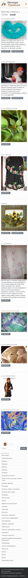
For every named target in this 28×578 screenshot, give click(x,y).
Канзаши (4, 506)
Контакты (22, 576)
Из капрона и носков (8, 475)
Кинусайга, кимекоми (8, 515)
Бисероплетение (7, 458)
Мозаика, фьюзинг (7, 483)
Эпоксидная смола (7, 560)
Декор (4, 554)
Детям (4, 557)
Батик (17, 311)
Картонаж (5, 509)
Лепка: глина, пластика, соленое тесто (12, 479)
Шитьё (2, 154)
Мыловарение (6, 521)
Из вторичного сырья (8, 492)
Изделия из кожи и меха (9, 503)
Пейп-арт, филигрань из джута (11, 529)
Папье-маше (5, 526)
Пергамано (5, 532)
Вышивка (4, 464)
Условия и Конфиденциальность (10, 576)
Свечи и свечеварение (9, 546)
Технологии (8, 154)
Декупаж (4, 470)
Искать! (23, 448)
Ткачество (5, 549)
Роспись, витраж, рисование (8, 311)
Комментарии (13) (18, 51)
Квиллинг (4, 203)
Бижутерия (5, 455)
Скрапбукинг (6, 543)
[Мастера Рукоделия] (11, 4)
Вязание (3, 18)
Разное (4, 551)
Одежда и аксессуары (11, 108)
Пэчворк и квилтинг (8, 535)
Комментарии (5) (17, 98)
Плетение (5, 486)
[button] (26, 4)
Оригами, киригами (8, 524)
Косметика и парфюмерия (10, 518)
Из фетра (4, 472)
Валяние (3, 108)
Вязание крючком (10, 18)
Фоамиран (5, 495)
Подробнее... (6, 51)
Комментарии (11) (18, 232)
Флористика (5, 498)
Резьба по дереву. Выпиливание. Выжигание (12, 539)
